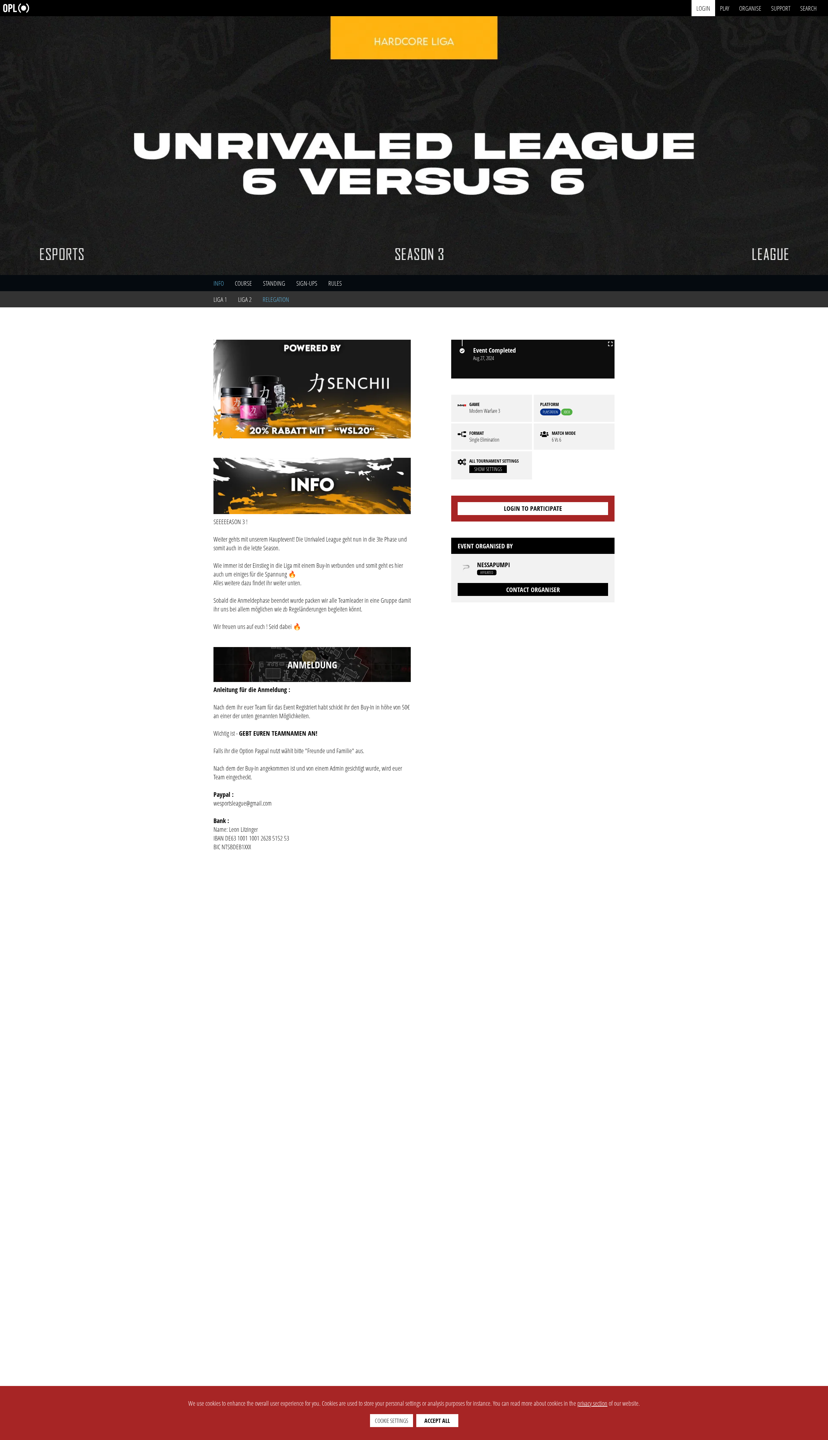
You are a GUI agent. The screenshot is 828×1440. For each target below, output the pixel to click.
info (218, 283)
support (780, 8)
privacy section (592, 1403)
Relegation (276, 299)
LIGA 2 (245, 299)
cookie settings (391, 1420)
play (724, 8)
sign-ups (306, 283)
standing (274, 283)
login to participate (533, 508)
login (703, 8)
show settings (488, 469)
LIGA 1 (220, 299)
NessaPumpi (493, 565)
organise (750, 8)
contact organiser (533, 589)
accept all (437, 1420)
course (243, 283)
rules (335, 283)
